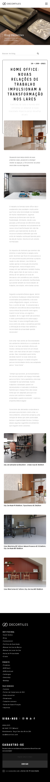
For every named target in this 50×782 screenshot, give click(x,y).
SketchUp (6, 677)
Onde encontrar (9, 695)
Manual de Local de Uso (12, 650)
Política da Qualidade (11, 644)
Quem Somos (8, 635)
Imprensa (6, 708)
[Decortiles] (11, 3)
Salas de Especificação (12, 705)
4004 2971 (6, 725)
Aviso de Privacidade (11, 653)
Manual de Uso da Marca (12, 647)
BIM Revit (7, 668)
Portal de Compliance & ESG (14, 692)
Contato (6, 689)
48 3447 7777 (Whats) (10, 728)
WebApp (6, 681)
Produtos (6, 665)
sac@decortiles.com (10, 735)
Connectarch (8, 641)
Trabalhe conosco (10, 701)
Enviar (25, 764)
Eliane (5, 656)
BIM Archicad (8, 671)
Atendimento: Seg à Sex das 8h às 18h (16, 731)
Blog (5, 638)
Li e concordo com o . (23, 771)
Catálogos (7, 674)
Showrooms (7, 698)
